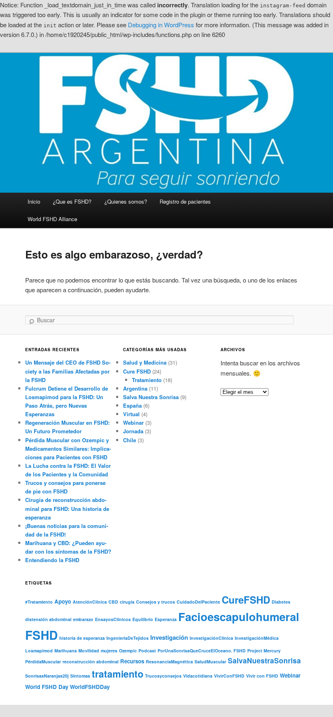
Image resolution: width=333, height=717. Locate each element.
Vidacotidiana (197, 676)
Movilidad (88, 650)
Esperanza (166, 619)
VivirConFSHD (229, 676)
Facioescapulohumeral (238, 616)
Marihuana (65, 650)
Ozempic (128, 650)
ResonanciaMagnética (169, 661)
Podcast (147, 650)
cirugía (127, 602)
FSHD (41, 634)
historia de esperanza (82, 638)
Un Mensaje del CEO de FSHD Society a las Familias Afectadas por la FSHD (67, 370)
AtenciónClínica (90, 602)
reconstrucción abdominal (91, 661)
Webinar (133, 422)
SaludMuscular (210, 661)
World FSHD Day (46, 687)
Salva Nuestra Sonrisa (151, 397)
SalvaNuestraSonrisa (264, 660)
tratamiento (117, 673)
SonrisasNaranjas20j (47, 676)
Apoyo (62, 601)
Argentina (135, 388)
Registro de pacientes (185, 201)
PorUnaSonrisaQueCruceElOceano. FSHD (202, 650)
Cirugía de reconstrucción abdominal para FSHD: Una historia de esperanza (67, 508)
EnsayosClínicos (113, 619)
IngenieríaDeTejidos (127, 638)
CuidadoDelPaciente (198, 602)
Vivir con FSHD (262, 676)
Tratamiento (147, 380)
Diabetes (281, 602)
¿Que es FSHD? (72, 201)
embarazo (83, 619)
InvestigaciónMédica (257, 638)
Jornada (133, 431)
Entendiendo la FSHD (52, 560)
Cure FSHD (137, 371)
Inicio (34, 201)
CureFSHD (246, 599)
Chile (129, 440)
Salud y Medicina (144, 362)
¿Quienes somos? (125, 201)
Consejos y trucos (155, 602)
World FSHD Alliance (52, 219)
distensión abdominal (48, 619)
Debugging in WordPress (161, 24)
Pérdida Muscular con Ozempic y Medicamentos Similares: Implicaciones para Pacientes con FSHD (68, 448)
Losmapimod (39, 650)
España (132, 405)
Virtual (131, 414)
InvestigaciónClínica (211, 638)
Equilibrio (142, 619)
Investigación (169, 637)
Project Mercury (264, 650)
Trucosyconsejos (163, 676)
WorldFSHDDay (90, 687)
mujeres (109, 650)
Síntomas (80, 676)
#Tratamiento (39, 602)
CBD (113, 602)
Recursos (132, 661)
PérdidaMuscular (43, 661)
